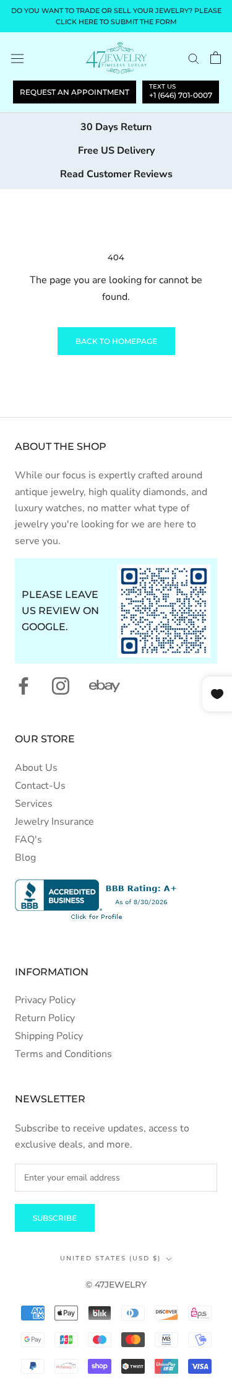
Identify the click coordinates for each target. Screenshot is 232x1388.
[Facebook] (23, 686)
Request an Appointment (74, 92)
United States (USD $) (110, 1258)
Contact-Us (40, 786)
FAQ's (28, 839)
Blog (25, 857)
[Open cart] (215, 57)
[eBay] (104, 685)
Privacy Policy (45, 1000)
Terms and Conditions (63, 1054)
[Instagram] (60, 686)
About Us (36, 768)
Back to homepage (116, 341)
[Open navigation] (17, 58)
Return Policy (45, 1018)
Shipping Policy (49, 1036)
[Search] (193, 58)
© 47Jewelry (116, 1284)
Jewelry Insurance (54, 821)
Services (34, 803)
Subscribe (55, 1218)
